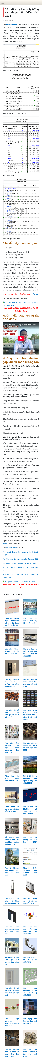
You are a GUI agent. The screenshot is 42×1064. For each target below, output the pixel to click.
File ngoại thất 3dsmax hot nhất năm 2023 (30, 1021)
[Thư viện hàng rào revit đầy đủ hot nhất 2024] (30, 887)
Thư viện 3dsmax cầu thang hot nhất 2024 (30, 960)
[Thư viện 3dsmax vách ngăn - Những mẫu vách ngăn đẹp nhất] (12, 668)
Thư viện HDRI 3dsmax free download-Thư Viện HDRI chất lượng (30, 714)
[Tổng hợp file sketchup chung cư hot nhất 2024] (12, 765)
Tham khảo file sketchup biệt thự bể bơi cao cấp (12, 809)
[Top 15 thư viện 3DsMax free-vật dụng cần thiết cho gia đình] (30, 796)
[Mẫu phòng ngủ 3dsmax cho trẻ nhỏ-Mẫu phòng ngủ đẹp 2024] (12, 826)
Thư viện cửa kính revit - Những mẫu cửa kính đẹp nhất (12, 930)
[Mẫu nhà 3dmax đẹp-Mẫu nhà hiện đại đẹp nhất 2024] (12, 638)
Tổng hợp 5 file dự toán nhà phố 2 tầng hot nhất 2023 (30, 871)
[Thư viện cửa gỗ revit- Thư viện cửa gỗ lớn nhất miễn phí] (12, 699)
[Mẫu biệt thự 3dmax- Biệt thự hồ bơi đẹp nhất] (30, 607)
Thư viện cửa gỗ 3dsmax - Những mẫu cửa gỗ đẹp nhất (12, 991)
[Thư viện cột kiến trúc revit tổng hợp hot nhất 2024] (12, 887)
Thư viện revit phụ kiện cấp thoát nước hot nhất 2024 (30, 930)
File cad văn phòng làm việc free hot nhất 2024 (30, 839)
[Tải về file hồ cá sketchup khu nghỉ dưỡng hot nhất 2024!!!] (30, 765)
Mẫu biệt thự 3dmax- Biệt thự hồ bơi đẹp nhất (30, 621)
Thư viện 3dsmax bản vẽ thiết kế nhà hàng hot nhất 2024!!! (12, 1053)
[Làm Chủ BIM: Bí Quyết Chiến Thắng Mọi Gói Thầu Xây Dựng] (21, 304)
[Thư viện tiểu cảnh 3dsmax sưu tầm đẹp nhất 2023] (30, 1038)
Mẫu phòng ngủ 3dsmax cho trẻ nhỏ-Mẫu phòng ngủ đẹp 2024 (12, 840)
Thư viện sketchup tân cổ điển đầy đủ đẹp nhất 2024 (30, 991)
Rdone (5, 543)
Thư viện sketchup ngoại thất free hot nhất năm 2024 (12, 1022)
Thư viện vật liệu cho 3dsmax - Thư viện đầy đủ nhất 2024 (30, 683)
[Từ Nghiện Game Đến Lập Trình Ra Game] (19, 581)
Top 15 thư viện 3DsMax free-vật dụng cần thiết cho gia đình (30, 810)
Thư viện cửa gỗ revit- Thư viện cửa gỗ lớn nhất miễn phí (12, 713)
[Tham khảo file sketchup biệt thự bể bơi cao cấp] (12, 796)
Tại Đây (36, 294)
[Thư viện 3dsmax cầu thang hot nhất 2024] (30, 946)
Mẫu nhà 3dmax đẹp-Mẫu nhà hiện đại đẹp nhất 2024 (12, 651)
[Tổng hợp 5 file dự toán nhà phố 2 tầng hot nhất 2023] (30, 857)
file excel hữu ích (12, 548)
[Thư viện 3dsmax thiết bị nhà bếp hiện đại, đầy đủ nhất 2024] (30, 638)
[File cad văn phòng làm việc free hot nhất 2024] (30, 826)
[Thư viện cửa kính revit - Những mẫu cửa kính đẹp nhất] (12, 916)
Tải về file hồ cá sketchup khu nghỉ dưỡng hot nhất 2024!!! (30, 779)
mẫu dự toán (11, 25)
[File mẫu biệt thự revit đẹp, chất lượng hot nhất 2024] (12, 946)
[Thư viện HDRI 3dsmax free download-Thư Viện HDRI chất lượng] (30, 699)
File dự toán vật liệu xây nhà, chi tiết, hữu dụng (19, 563)
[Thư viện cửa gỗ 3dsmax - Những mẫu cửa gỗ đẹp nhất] (12, 977)
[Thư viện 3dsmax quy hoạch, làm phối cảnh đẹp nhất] (12, 857)
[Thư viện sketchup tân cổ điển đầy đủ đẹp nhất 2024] (30, 977)
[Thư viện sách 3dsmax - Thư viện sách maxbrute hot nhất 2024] (12, 732)
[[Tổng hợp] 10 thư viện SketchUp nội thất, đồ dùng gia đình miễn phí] (12, 607)
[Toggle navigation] (2, 3)
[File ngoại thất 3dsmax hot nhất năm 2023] (30, 1008)
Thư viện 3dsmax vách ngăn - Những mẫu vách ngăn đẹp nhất (12, 683)
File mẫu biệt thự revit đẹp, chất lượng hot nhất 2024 (12, 961)
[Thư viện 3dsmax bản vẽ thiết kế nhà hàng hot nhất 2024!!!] (12, 1038)
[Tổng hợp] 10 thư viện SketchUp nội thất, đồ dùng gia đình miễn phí (12, 622)
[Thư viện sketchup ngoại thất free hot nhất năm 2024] (12, 1008)
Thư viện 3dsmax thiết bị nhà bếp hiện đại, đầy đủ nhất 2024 (30, 652)
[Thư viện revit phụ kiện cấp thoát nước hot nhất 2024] (30, 916)
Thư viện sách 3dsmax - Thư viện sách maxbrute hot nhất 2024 (12, 747)
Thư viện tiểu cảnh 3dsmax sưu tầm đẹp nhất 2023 (30, 1053)
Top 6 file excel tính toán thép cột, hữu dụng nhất (20, 559)
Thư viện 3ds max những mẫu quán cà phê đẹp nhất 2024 (30, 746)
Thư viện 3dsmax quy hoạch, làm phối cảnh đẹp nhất (12, 871)
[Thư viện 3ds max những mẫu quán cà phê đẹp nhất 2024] (30, 732)
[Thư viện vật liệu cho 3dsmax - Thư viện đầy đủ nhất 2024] (30, 668)
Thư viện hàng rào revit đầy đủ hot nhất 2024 (30, 901)
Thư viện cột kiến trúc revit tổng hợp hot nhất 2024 (12, 901)
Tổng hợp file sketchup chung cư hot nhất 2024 (12, 778)
